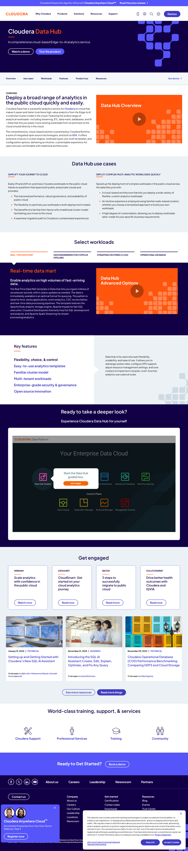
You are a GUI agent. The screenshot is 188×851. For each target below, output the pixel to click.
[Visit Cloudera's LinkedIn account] (27, 782)
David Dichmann (88, 676)
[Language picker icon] (158, 14)
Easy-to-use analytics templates (39, 366)
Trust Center (149, 808)
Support (113, 13)
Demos (172, 14)
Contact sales (112, 804)
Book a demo (117, 764)
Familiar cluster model (31, 372)
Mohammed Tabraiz (39, 673)
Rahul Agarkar (147, 676)
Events (146, 804)
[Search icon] (151, 14)
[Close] (181, 813)
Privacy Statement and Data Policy (66, 840)
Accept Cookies (171, 842)
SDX (74, 135)
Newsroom (123, 782)
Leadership (97, 782)
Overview (11, 78)
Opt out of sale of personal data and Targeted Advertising (103, 843)
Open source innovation (32, 391)
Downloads (111, 808)
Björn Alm (26, 673)
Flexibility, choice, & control (36, 360)
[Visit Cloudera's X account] (19, 782)
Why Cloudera (43, 13)
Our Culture (73, 808)
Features (63, 78)
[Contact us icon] (138, 14)
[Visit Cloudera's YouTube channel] (35, 782)
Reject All (150, 842)
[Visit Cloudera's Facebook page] (11, 782)
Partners (147, 782)
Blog (144, 800)
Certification (112, 800)
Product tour (82, 78)
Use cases (28, 78)
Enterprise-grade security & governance (45, 385)
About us (52, 782)
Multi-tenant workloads (32, 379)
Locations (72, 817)
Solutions (79, 13)
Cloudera (69, 108)
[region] (134, 830)
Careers (73, 782)
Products (62, 13)
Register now (15, 836)
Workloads (46, 78)
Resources (96, 13)
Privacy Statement (163, 835)
